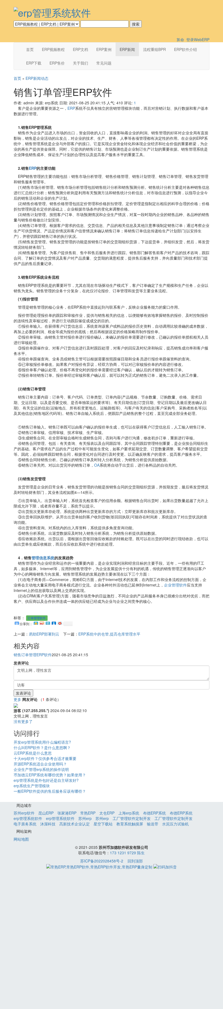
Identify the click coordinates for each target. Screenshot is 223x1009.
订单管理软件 (37, 618)
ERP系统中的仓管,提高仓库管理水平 (109, 634)
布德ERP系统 (154, 813)
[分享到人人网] (54, 622)
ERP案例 (104, 49)
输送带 (152, 823)
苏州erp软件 (24, 813)
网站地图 (21, 839)
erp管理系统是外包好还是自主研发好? (46, 780)
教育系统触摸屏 (129, 823)
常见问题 (104, 63)
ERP (71, 108)
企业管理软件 (175, 585)
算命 (180, 39)
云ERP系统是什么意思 (33, 753)
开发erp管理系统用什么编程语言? (42, 742)
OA (97, 465)
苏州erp (85, 818)
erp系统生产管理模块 (32, 785)
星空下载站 (103, 823)
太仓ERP (106, 813)
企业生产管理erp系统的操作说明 (41, 769)
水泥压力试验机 (175, 823)
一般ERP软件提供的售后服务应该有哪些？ (50, 791)
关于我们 (80, 63)
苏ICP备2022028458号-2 (101, 861)
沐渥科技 (47, 823)
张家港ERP (66, 813)
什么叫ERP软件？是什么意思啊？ (42, 747)
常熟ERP (87, 813)
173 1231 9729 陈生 (127, 852)
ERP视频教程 (53, 49)
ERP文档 (80, 49)
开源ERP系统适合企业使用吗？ (40, 764)
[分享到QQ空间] (36, 622)
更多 (17, 699)
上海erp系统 (128, 813)
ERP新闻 (127, 49)
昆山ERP (46, 813)
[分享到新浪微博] (42, 622)
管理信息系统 (43, 557)
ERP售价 (57, 63)
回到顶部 (135, 861)
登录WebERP (197, 39)
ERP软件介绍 (185, 49)
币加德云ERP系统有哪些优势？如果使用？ (50, 774)
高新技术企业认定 (74, 823)
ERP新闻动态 (37, 78)
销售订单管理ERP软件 (33, 654)
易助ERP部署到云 (44, 634)
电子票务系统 (25, 823)
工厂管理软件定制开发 (132, 818)
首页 (30, 49)
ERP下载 (33, 63)
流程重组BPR (154, 49)
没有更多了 (23, 721)
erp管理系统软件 (28, 818)
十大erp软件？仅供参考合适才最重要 (45, 758)
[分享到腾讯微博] (48, 622)
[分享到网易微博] (60, 622)
